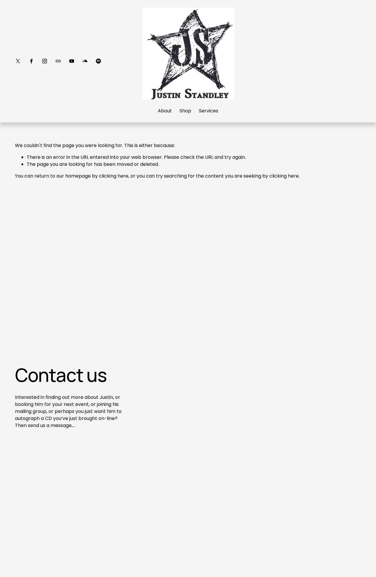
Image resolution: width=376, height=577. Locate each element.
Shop (185, 110)
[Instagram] (45, 61)
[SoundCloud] (85, 61)
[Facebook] (31, 61)
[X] (18, 61)
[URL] (58, 61)
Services (208, 110)
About (165, 110)
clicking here (113, 176)
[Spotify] (98, 61)
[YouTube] (72, 61)
